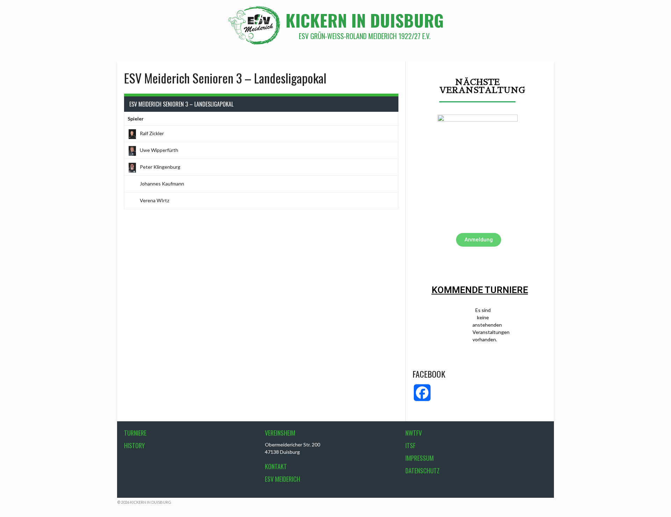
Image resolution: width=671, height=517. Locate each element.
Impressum (419, 458)
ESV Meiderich (282, 478)
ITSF (410, 445)
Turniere (135, 432)
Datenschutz (422, 470)
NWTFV (413, 432)
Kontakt (276, 466)
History (134, 445)
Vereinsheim (280, 432)
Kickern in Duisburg (365, 20)
